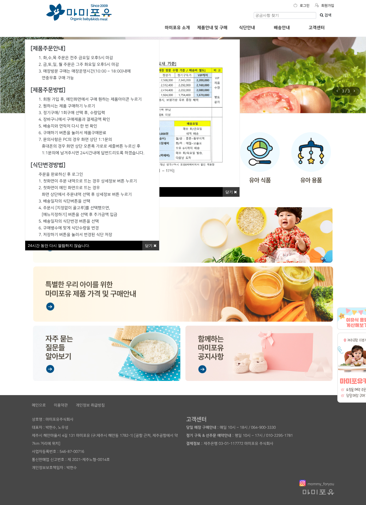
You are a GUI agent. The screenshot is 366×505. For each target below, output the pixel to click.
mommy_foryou (321, 484)
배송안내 (282, 27)
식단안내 (247, 27)
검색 (327, 15)
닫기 (229, 192)
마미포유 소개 (177, 27)
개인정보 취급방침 (90, 405)
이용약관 (61, 405)
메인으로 (39, 405)
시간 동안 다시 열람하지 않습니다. (59, 245)
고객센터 (317, 27)
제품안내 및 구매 (212, 27)
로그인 (304, 6)
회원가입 (327, 6)
